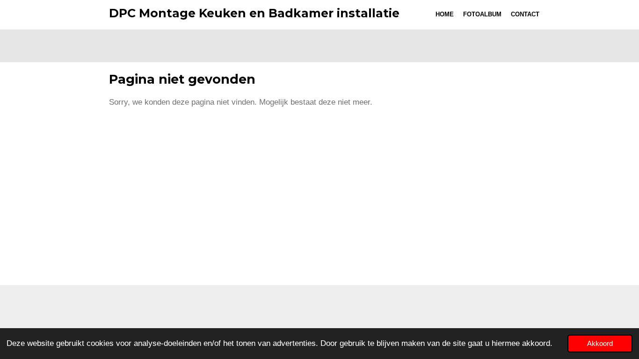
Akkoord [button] (600, 343)
